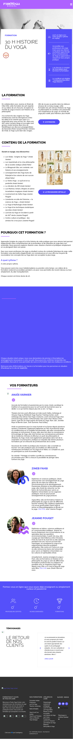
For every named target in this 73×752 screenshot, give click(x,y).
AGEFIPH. (23, 368)
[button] (71, 4)
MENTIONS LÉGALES (37, 731)
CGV (30, 731)
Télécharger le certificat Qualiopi (63, 717)
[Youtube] (63, 703)
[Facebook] (59, 703)
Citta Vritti (41, 509)
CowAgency (18, 732)
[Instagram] (66, 703)
